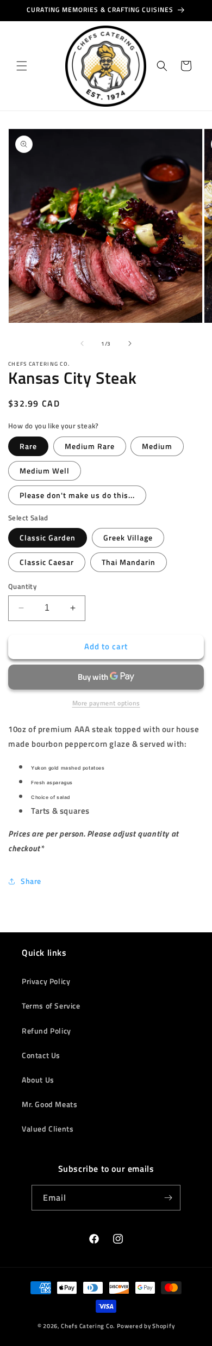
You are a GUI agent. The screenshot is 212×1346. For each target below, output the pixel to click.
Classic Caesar (47, 562)
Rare (28, 446)
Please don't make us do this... (77, 495)
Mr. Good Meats (49, 1104)
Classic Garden (48, 537)
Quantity (22, 586)
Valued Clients (47, 1128)
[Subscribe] (168, 1197)
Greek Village (128, 537)
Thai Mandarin (128, 562)
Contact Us (41, 1055)
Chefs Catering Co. (88, 1326)
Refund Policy (46, 1030)
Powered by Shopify (146, 1326)
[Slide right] (130, 343)
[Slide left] (82, 343)
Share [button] (31, 881)
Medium (157, 446)
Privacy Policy (46, 981)
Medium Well (45, 470)
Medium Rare (90, 446)
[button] (22, 66)
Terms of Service (51, 1005)
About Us (38, 1079)
